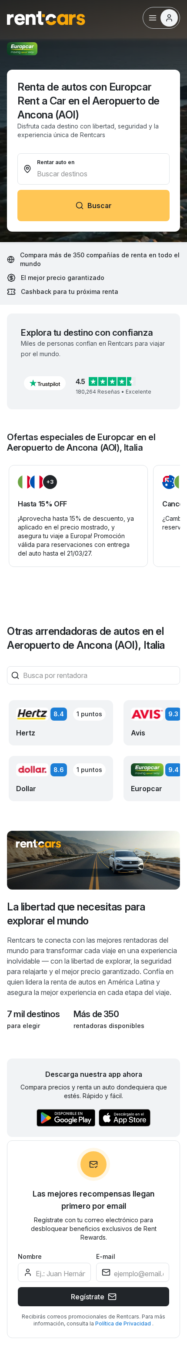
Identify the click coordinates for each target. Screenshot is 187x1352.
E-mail (105, 1256)
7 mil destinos (33, 1014)
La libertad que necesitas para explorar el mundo (76, 913)
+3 (50, 482)
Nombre (30, 1256)
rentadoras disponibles (108, 1025)
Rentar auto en (55, 162)
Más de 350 (96, 1014)
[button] (45, 383)
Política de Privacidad (123, 1323)
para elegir (23, 1025)
